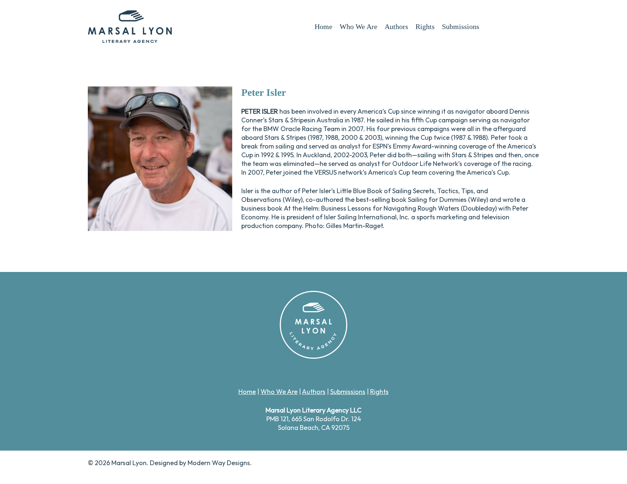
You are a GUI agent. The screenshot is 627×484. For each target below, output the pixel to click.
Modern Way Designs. (220, 463)
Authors (313, 391)
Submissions (347, 391)
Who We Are (279, 391)
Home (247, 391)
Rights (379, 391)
